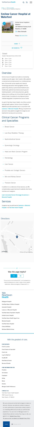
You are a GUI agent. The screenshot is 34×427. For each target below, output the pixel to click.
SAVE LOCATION (4, 23)
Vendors (4, 383)
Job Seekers (5, 372)
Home (3, 7)
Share (16, 44)
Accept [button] (6, 424)
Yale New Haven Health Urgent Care (10, 318)
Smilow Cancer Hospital (8, 315)
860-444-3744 (23, 35)
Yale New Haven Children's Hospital (10, 304)
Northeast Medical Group (8, 329)
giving (3, 378)
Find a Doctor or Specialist (8, 349)
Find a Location (10, 7)
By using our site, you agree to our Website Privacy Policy (16, 418)
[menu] (31, 2)
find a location (6, 346)
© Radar (22, 252)
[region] (17, 237)
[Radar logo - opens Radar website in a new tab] (4, 251)
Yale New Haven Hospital (16, 207)
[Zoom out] (31, 249)
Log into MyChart (6, 355)
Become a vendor (6, 363)
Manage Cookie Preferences (8, 386)
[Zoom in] (31, 247)
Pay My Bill (4, 357)
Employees (4, 375)
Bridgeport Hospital (6, 301)
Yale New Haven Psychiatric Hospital (11, 312)
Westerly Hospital (6, 321)
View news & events (7, 360)
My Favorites (16, 48)
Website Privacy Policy (15, 416)
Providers (4, 370)
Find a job (4, 352)
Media (3, 381)
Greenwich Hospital (6, 307)
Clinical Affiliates (6, 326)
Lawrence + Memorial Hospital (10, 108)
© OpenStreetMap (28, 252)
